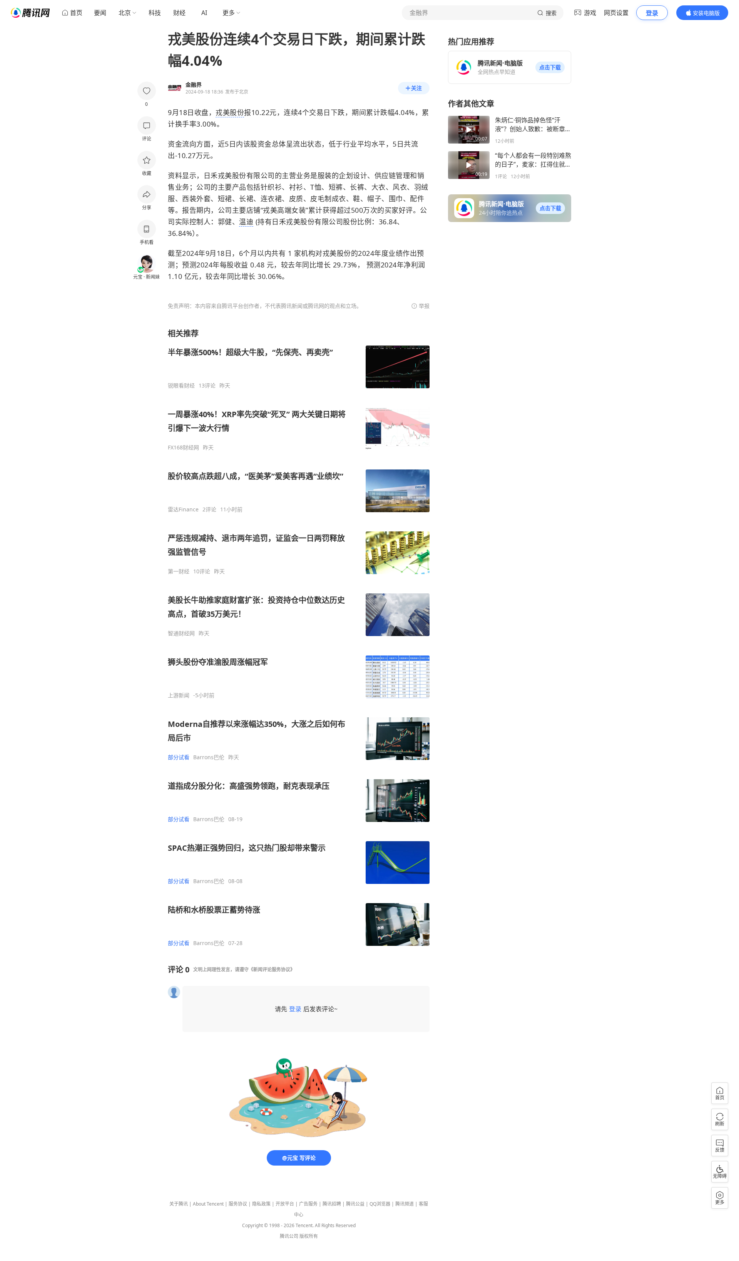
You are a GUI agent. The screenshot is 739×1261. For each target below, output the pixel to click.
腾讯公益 (355, 1204)
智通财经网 (181, 633)
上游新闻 (178, 695)
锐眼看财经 (181, 385)
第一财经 (178, 571)
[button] (550, 67)
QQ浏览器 (380, 1204)
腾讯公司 (289, 1236)
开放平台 (285, 1204)
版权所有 (308, 1236)
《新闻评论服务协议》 (272, 969)
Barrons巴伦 (208, 757)
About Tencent (208, 1204)
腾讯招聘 (332, 1204)
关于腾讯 (178, 1204)
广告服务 (308, 1204)
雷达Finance (183, 509)
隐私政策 (261, 1204)
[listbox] (299, 637)
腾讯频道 (404, 1204)
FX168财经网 (183, 447)
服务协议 (238, 1204)
